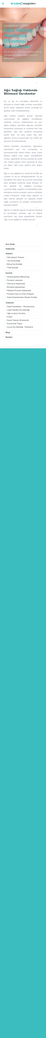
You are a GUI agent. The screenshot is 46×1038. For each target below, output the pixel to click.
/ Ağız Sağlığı (24, 25)
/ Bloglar (15, 25)
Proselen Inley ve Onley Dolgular (20, 294)
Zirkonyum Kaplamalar (16, 283)
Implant (9, 253)
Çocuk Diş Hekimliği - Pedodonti (20, 327)
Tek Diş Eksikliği (13, 261)
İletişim (9, 337)
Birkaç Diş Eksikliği (14, 264)
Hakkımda (10, 249)
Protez (9, 317)
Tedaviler (10, 303)
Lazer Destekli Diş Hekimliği (18, 310)
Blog (8, 332)
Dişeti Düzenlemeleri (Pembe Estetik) (22, 297)
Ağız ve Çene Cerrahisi (16, 313)
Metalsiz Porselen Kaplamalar (19, 290)
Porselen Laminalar (15, 280)
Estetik (9, 273)
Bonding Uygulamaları (16, 287)
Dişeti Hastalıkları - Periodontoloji (20, 306)
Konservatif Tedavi (14, 323)
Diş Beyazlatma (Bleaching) (18, 277)
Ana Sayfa (8, 25)
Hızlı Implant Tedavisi (15, 257)
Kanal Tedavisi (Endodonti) (18, 320)
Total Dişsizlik (12, 267)
